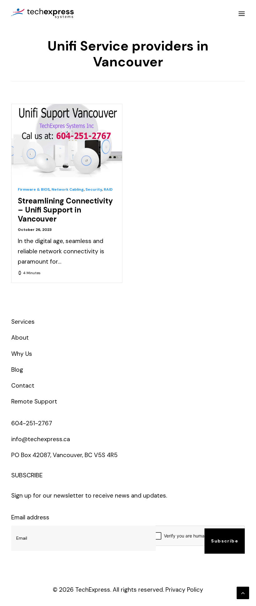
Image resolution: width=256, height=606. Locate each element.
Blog (17, 370)
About (20, 337)
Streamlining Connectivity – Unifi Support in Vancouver (65, 210)
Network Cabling (68, 189)
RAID (108, 189)
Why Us (21, 354)
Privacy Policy (184, 590)
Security (94, 189)
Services (23, 322)
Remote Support (34, 401)
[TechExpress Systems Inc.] (42, 13)
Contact (22, 385)
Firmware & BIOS (34, 189)
